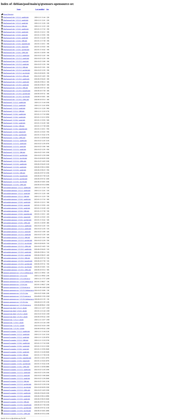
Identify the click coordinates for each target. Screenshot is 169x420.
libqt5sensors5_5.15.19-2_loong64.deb (15, 176)
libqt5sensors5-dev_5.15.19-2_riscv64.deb (16, 96)
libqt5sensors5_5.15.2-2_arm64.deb (14, 105)
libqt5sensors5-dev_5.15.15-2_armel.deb (16, 61)
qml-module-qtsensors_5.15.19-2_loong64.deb (17, 261)
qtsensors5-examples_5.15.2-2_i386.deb (15, 340)
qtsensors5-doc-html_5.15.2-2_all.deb (15, 308)
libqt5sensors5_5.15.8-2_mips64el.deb (15, 129)
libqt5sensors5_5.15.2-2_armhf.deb (14, 108)
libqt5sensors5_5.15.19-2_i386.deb (14, 173)
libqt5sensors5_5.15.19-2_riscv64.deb (15, 182)
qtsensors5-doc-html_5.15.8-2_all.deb (15, 311)
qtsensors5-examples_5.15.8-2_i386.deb (15, 355)
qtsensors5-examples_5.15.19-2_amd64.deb (17, 393)
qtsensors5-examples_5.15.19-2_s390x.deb (16, 414)
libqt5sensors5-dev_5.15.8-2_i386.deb (15, 41)
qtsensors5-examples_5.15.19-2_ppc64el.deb (17, 408)
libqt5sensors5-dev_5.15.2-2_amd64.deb (16, 17)
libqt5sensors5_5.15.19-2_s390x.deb (14, 185)
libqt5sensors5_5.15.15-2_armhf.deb (14, 149)
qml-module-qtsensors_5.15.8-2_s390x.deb (16, 223)
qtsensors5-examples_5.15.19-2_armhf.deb (16, 399)
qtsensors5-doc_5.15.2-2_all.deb (13, 320)
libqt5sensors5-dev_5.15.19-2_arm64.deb (16, 82)
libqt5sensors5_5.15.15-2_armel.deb (14, 146)
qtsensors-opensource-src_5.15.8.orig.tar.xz (16, 287)
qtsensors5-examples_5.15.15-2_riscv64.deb (17, 387)
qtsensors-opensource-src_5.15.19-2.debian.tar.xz (18, 299)
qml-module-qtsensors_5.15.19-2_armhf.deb (17, 255)
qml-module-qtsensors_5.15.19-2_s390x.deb (17, 270)
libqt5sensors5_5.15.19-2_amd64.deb (15, 164)
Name (19, 9)
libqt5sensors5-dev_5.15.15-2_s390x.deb (16, 76)
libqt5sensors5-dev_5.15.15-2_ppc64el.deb (16, 70)
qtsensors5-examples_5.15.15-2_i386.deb (16, 381)
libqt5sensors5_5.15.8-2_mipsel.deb (14, 132)
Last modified (39, 9)
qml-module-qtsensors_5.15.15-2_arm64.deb (17, 229)
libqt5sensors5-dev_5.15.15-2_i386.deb (15, 67)
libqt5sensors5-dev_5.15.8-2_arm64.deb (15, 32)
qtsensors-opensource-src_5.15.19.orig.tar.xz (17, 305)
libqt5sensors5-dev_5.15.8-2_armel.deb (15, 35)
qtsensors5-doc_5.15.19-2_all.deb (13, 328)
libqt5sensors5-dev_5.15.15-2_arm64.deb (16, 58)
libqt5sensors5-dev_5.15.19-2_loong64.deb (16, 91)
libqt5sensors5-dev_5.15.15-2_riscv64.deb (16, 73)
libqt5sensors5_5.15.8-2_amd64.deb (14, 114)
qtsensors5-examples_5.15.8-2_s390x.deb (16, 367)
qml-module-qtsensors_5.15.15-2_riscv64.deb (17, 243)
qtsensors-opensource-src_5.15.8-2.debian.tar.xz (18, 281)
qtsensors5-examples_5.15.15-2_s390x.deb (16, 390)
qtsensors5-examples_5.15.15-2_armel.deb (16, 375)
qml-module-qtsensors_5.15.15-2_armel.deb (17, 232)
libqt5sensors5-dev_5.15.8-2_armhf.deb (15, 38)
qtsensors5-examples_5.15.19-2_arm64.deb (16, 396)
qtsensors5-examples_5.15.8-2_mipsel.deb (16, 361)
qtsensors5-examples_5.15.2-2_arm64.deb (16, 334)
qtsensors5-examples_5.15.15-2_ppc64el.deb (17, 384)
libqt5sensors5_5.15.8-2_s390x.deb (14, 138)
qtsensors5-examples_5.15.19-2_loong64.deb (17, 405)
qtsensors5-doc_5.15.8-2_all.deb (13, 323)
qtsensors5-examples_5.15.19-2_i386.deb (16, 402)
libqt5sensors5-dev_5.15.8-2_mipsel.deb (15, 47)
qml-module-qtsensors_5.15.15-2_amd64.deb (17, 226)
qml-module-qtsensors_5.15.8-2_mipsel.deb (16, 217)
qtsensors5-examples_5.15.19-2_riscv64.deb (17, 411)
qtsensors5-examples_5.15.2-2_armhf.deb (16, 337)
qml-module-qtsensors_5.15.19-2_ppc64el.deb (17, 264)
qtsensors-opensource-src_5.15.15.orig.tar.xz (17, 296)
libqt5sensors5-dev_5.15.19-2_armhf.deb (16, 85)
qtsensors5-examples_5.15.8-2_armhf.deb (16, 352)
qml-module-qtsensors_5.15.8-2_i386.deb (16, 211)
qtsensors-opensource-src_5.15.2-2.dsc (15, 276)
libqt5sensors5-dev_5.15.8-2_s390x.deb (15, 52)
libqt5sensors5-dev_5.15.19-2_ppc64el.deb (16, 94)
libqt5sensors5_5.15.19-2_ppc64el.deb (15, 179)
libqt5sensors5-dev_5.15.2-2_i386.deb (15, 26)
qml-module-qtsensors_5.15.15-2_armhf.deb (17, 234)
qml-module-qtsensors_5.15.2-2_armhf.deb (16, 193)
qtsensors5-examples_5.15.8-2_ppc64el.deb (16, 364)
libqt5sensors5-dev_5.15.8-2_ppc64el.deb (16, 49)
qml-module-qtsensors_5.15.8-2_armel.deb (16, 205)
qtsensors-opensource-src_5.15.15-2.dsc (15, 293)
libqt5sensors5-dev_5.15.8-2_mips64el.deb (16, 44)
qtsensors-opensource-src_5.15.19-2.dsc (15, 302)
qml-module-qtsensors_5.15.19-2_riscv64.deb (17, 267)
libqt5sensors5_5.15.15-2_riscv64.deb (15, 158)
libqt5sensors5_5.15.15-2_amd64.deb (15, 141)
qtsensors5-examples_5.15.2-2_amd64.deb (16, 331)
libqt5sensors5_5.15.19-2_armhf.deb (14, 170)
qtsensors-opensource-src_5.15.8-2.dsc (15, 284)
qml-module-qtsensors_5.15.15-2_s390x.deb (17, 246)
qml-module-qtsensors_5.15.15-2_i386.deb (16, 237)
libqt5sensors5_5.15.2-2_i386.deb (13, 111)
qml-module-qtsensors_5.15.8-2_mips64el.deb (17, 214)
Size (47, 9)
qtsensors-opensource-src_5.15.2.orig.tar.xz (16, 278)
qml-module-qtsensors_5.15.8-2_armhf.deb (16, 208)
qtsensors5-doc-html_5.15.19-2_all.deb (15, 317)
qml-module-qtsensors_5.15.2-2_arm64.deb (16, 190)
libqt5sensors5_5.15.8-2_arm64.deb (14, 117)
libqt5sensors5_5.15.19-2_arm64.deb (14, 167)
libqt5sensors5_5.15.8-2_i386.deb (13, 126)
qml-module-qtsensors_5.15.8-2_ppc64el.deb (17, 220)
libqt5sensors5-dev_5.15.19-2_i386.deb (15, 88)
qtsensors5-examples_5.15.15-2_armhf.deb (16, 378)
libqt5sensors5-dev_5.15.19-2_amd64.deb (16, 79)
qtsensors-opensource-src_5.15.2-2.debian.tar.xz (18, 273)
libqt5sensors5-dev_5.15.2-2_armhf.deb (15, 23)
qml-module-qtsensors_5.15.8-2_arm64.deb (16, 202)
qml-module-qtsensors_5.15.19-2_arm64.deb (17, 252)
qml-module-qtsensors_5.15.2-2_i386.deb (16, 196)
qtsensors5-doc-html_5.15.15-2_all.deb (15, 314)
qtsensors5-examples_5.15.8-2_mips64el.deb (17, 358)
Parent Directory (8, 14)
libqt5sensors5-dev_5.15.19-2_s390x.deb (16, 99)
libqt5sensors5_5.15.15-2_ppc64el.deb (15, 155)
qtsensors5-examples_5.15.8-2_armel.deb (16, 349)
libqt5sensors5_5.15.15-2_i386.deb (14, 152)
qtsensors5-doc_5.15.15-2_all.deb (13, 325)
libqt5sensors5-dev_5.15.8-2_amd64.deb (16, 29)
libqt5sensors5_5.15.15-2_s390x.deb (14, 161)
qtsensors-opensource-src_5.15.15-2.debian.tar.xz (18, 290)
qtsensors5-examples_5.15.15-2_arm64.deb (16, 372)
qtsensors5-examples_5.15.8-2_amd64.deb (16, 343)
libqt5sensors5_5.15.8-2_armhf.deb (14, 123)
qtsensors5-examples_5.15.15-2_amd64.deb (17, 369)
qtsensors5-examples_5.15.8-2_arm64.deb (16, 346)
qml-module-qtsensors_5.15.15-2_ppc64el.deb (17, 240)
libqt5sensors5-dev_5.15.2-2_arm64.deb (15, 20)
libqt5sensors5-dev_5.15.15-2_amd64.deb (16, 55)
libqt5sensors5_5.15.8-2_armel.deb (14, 120)
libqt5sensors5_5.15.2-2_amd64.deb (14, 102)
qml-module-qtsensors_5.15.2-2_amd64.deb (17, 187)
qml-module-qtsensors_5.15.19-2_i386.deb (16, 258)
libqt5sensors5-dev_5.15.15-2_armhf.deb (16, 64)
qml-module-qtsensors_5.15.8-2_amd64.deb (17, 199)
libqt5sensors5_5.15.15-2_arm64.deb (14, 143)
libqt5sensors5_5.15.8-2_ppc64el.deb (15, 135)
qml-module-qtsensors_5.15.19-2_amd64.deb (17, 249)
